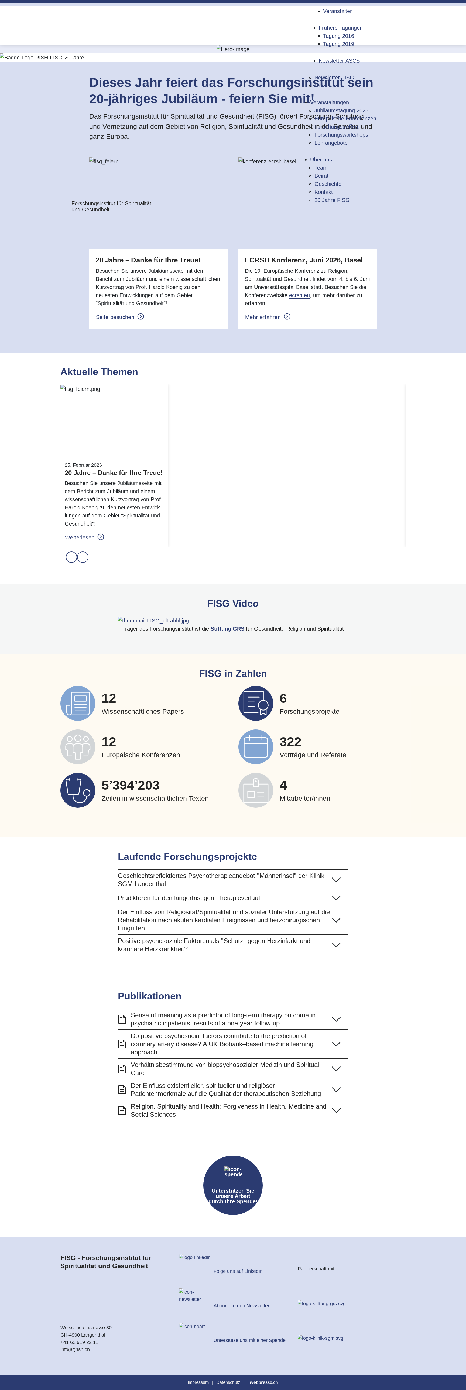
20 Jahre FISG (332, 200)
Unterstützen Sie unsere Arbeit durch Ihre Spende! (233, 1196)
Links (320, 86)
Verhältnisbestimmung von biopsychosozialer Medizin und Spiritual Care (225, 1068)
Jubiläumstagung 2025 (341, 110)
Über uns (321, 160)
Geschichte (327, 184)
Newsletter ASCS (339, 61)
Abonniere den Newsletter (241, 1305)
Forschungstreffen (336, 127)
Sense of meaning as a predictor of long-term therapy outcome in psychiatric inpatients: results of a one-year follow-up (223, 1019)
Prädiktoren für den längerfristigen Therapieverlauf (189, 897)
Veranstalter (337, 11)
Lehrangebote (331, 143)
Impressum (198, 1382)
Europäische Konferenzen (345, 119)
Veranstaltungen (329, 102)
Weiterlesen (80, 537)
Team (321, 168)
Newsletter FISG (334, 77)
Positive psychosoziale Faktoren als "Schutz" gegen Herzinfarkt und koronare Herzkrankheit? (214, 945)
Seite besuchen (116, 317)
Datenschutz (228, 1382)
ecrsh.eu (299, 295)
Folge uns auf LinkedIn (238, 1271)
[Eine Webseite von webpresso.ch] (264, 1382)
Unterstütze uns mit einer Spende (250, 1340)
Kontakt (323, 192)
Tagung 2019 (338, 44)
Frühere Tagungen (341, 28)
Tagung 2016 (338, 36)
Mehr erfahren (264, 317)
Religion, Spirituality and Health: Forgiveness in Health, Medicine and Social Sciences (228, 1110)
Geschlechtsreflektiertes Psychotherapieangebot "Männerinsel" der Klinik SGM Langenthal (221, 879)
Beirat (321, 176)
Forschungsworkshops (341, 135)
